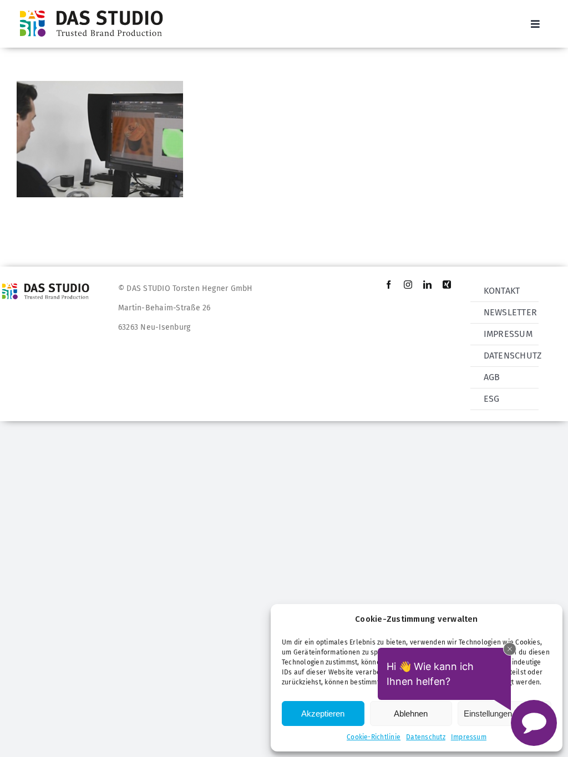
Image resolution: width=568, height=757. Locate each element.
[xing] (447, 284)
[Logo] (95, 9)
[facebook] (388, 284)
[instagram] (408, 284)
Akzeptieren (322, 713)
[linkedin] (427, 284)
